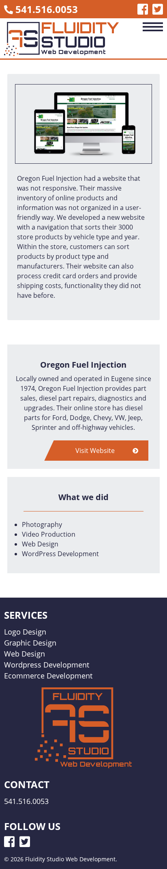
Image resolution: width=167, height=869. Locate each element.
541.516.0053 (46, 9)
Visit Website (95, 450)
